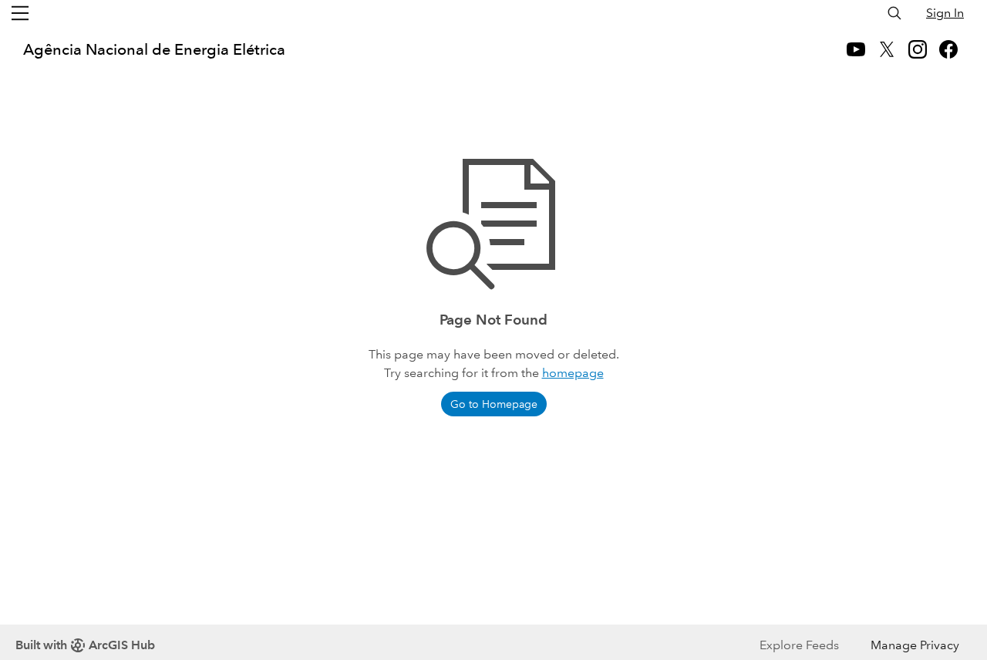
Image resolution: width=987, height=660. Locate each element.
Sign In (945, 12)
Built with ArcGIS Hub (85, 645)
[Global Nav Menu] (20, 13)
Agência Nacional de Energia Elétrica (154, 49)
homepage (573, 372)
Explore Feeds (799, 645)
